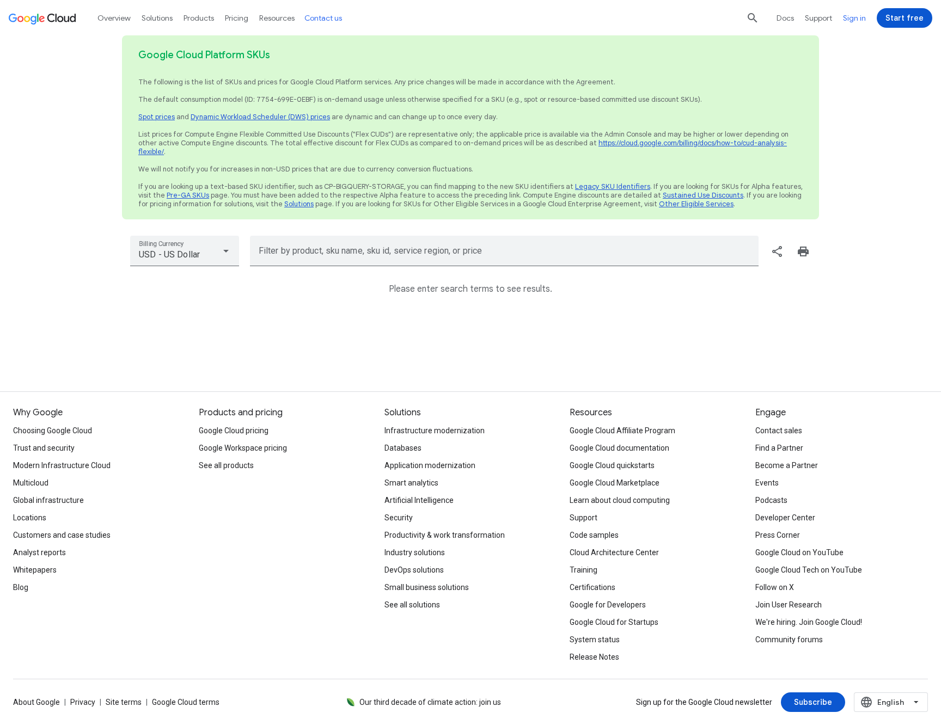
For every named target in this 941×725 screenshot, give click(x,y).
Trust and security (44, 448)
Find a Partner (779, 448)
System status (595, 639)
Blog (20, 587)
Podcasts (771, 500)
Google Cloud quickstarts (612, 465)
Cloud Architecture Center (614, 552)
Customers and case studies (62, 535)
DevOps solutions (414, 570)
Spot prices (156, 116)
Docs (785, 18)
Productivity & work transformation (444, 535)
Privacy (82, 702)
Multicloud (30, 482)
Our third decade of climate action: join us (430, 702)
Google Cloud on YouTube (799, 552)
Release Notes (594, 657)
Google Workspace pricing (243, 448)
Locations (29, 517)
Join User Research (788, 604)
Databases (402, 448)
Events (767, 482)
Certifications (592, 587)
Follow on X (774, 587)
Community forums (789, 639)
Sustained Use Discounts (703, 195)
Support (818, 18)
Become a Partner (786, 465)
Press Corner (777, 535)
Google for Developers (608, 604)
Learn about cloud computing (620, 500)
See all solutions (412, 604)
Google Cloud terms (185, 702)
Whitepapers (35, 570)
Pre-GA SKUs (188, 195)
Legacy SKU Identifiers (612, 186)
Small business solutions (426, 587)
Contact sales (778, 430)
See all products (226, 465)
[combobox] (184, 251)
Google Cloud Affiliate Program (622, 430)
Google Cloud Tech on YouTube (808, 570)
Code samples (594, 535)
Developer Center (785, 517)
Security (398, 517)
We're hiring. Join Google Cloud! (808, 622)
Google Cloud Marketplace (614, 482)
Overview (114, 18)
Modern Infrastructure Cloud (62, 465)
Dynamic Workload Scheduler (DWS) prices (260, 116)
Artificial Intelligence (419, 500)
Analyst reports (39, 552)
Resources (277, 18)
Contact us (323, 18)
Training (583, 570)
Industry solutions (414, 552)
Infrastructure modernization (434, 430)
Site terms (124, 702)
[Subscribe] (813, 702)
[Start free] (904, 18)
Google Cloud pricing (233, 430)
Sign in (854, 18)
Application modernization (429, 465)
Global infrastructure (48, 500)
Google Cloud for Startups (614, 622)
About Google (36, 702)
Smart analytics (411, 482)
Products (199, 18)
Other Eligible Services (696, 203)
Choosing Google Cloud (52, 430)
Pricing (236, 18)
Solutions (299, 203)
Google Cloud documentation (619, 448)
